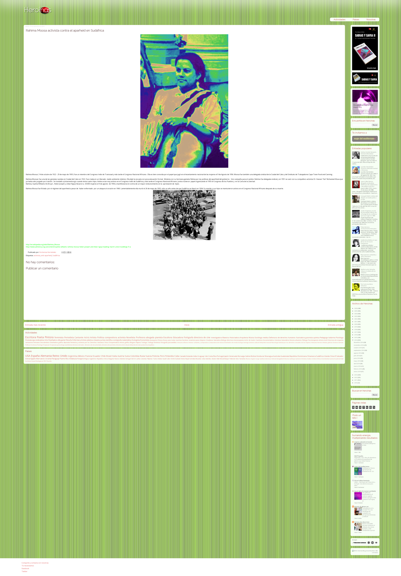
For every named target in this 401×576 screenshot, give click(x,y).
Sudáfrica (56, 255)
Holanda (189, 356)
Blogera (132, 342)
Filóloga (304, 340)
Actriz (86, 337)
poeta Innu (144, 345)
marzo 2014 (357, 366)
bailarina (331, 337)
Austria (120, 356)
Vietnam (274, 359)
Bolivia (253, 356)
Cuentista (259, 340)
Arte (46, 340)
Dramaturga (30, 340)
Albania (248, 359)
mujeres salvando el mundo (363, 442)
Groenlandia (325, 359)
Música (251, 337)
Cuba (176, 356)
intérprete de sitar (135, 345)
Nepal (187, 359)
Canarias (144, 359)
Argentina (72, 356)
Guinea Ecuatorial (334, 359)
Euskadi (177, 359)
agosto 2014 (358, 353)
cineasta (96, 340)
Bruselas (198, 359)
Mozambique (224, 359)
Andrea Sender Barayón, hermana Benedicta (368, 153)
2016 (356, 335)
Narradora (217, 340)
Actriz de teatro (249, 340)
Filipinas (149, 359)
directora (230, 340)
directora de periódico (109, 345)
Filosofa (69, 340)
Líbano (213, 359)
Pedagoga (324, 337)
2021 (356, 322)
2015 (356, 337)
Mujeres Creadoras (206, 340)
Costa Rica (212, 356)
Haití (342, 359)
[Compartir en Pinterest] (70, 252)
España (35, 356)
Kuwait (34, 361)
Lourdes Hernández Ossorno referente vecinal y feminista (369, 168)
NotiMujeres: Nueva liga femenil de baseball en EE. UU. (368, 469)
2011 (356, 380)
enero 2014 (357, 371)
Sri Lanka (137, 359)
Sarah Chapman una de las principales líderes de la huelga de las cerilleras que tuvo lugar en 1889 (369, 213)
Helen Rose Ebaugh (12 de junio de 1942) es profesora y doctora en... (364, 109)
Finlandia (169, 356)
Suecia (149, 356)
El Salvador (339, 356)
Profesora (140, 337)
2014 (356, 340)
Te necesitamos (28, 566)
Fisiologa (40, 345)
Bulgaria (111, 359)
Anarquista (153, 340)
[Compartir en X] (66, 252)
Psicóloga (339, 337)
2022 (356, 319)
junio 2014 (357, 358)
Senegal (128, 359)
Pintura (160, 340)
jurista (102, 340)
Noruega (241, 356)
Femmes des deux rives (361, 522)
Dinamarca (311, 356)
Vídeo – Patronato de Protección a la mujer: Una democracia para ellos (364, 483)
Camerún (298, 359)
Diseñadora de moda (231, 342)
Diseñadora (52, 340)
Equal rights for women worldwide (365, 491)
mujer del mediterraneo (361, 466)
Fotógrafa (188, 337)
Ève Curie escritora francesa (367, 285)
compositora (111, 337)
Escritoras (34, 345)
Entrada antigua (335, 324)
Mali (218, 359)
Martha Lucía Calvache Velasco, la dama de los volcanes (368, 271)
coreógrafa (117, 340)
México (81, 356)
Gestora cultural (254, 342)
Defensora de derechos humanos (282, 337)
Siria (237, 359)
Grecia (27, 359)
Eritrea (319, 359)
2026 (356, 308)
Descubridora (44, 342)
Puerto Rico (64, 359)
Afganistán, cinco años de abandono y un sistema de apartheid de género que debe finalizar (365, 459)
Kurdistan (28, 361)
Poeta (40, 337)
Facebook (25, 568)
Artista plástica (87, 340)
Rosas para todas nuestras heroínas (175, 340)
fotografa (164, 342)
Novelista (130, 337)
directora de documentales (93, 345)
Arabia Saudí (162, 359)
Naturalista (285, 340)
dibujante (61, 340)
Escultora (167, 337)
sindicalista (39, 340)
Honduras (260, 356)
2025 (356, 311)
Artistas (190, 342)
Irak (132, 359)
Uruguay (200, 356)
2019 (356, 327)
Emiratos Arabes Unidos (308, 359)
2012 (356, 377)
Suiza (127, 356)
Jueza (197, 340)
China (332, 356)
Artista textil (323, 340)
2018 (356, 329)
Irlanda (326, 356)
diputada (67, 342)
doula (127, 345)
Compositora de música (216, 342)
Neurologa (274, 342)
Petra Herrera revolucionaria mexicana (368, 228)
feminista (58, 337)
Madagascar (39, 361)
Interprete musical (265, 342)
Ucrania (48, 359)
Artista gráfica (124, 342)
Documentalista (268, 340)
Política (100, 337)
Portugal (220, 356)
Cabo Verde (171, 359)
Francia (88, 356)
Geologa (246, 342)
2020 (356, 324)
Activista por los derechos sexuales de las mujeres (294, 342)
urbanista (298, 340)
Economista (144, 340)
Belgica (86, 359)
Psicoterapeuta (313, 340)
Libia (203, 359)
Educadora (178, 337)
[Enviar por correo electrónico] (62, 252)
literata (292, 340)
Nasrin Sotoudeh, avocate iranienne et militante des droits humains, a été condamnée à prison (368, 527)
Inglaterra (92, 359)
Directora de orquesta (335, 340)
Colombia (134, 356)
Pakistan (232, 359)
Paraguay (55, 359)
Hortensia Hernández (47, 252)
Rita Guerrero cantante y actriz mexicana (368, 255)
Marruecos (40, 359)
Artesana (36, 342)
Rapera (138, 342)
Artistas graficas (327, 342)
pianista (159, 337)
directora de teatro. (78, 345)
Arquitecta (244, 337)
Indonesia (268, 359)
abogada (150, 337)
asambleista (68, 345)
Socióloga (258, 337)
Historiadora (234, 337)
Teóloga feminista (154, 342)
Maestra (225, 337)
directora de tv (120, 345)
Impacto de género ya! (361, 506)
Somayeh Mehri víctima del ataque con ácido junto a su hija (369, 197)
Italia (114, 356)
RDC (45, 361)
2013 (356, 375)
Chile (103, 356)
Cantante (79, 337)
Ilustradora (300, 337)
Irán (206, 356)
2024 (356, 314)
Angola (253, 359)
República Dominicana (298, 356)
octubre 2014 (358, 348)
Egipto (33, 359)
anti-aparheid (46, 255)
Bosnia (287, 359)
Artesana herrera (316, 342)
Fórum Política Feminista (361, 480)
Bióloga (223, 340)
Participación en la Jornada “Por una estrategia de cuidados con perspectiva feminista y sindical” (368, 512)
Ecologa (240, 342)
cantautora (29, 342)
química (316, 337)
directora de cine (202, 337)
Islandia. (208, 359)
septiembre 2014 (359, 350)
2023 (356, 316)
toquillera (151, 345)
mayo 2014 (357, 361)
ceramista (192, 340)
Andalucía (73, 359)
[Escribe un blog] (64, 252)
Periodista (69, 337)
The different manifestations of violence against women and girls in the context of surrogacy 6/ (369, 497)
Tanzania (242, 359)
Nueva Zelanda (119, 359)
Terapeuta (46, 345)
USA (27, 356)
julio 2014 (357, 356)
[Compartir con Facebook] (68, 252)
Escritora (30, 337)
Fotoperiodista (114, 342)
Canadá (183, 356)
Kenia (183, 359)
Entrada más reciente (35, 324)
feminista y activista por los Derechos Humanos (87, 342)
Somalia (192, 359)
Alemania (46, 356)
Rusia (142, 356)
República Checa (102, 359)
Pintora (49, 337)
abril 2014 (357, 364)
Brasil (109, 356)
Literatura (277, 340)
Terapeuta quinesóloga (57, 345)
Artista (93, 337)
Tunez (155, 359)
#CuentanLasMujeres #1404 (368, 444)
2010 (356, 383)
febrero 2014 (358, 369)
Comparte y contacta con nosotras (35, 563)
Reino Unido (60, 356)
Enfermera (76, 340)
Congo (257, 359)
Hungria (80, 359)
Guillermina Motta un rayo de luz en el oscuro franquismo (369, 241)
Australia (276, 356)
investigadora (216, 337)
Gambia (262, 359)
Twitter (24, 571)
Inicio (186, 324)
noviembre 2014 (359, 345)
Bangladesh (280, 359)
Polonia (155, 356)
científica (109, 340)
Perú (162, 356)
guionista (309, 337)
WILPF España (358, 456)
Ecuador (96, 356)
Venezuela (233, 356)
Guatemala (285, 356)
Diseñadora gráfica (56, 342)
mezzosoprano (239, 340)
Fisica (106, 342)
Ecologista (136, 340)
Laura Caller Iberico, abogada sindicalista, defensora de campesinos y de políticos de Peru (369, 183)
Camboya (292, 359)
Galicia (247, 356)
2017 (356, 332)
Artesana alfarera (182, 342)
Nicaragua (269, 356)
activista (37, 255)
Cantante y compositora (201, 342)
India (195, 356)
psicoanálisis (172, 342)
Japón (226, 356)
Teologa (144, 342)
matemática (126, 340)
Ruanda (49, 361)
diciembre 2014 (359, 342)
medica (265, 337)
